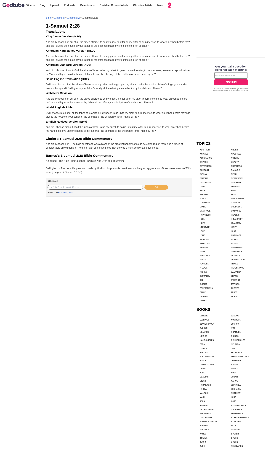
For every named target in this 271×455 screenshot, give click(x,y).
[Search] (169, 5)
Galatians (236, 409)
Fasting (204, 195)
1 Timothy (236, 422)
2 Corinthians (207, 409)
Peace (203, 260)
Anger (234, 150)
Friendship (205, 203)
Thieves (235, 288)
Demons (204, 178)
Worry (203, 300)
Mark (202, 397)
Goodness (236, 207)
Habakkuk (205, 385)
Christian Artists (142, 5)
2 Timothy (205, 426)
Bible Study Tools (65, 192)
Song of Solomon (240, 356)
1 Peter (235, 434)
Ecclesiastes (207, 356)
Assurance (206, 158)
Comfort (204, 170)
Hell (202, 219)
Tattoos (235, 284)
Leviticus (204, 320)
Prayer (203, 268)
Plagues (204, 264)
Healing (235, 215)
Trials (203, 292)
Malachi (204, 393)
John (202, 401)
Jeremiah (236, 360)
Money (234, 243)
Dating (203, 174)
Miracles (205, 243)
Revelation (237, 446)
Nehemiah (236, 344)
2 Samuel (236, 332)
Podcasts (69, 5)
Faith (202, 190)
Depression (237, 178)
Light (233, 227)
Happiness (205, 215)
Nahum (234, 381)
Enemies (235, 186)
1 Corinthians (238, 405)
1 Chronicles (207, 340)
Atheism (235, 158)
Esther (203, 348)
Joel (202, 373)
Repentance (237, 268)
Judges (203, 328)
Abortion (205, 150)
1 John (234, 438)
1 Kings (203, 336)
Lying (202, 235)
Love (202, 231)
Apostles (236, 154)
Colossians (206, 417)
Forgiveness (237, 199)
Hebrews (236, 430)
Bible (49, 17)
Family (234, 190)
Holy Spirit (236, 219)
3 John (234, 442)
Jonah (234, 377)
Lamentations (207, 365)
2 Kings (235, 336)
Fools (203, 199)
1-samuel (59, 17)
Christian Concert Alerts (114, 5)
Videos (30, 5)
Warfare (204, 296)
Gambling (236, 203)
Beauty (235, 162)
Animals (204, 154)
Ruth (233, 328)
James (203, 434)
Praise (234, 264)
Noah (202, 252)
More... (161, 5)
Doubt (203, 186)
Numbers (236, 320)
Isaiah (203, 360)
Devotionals (87, 5)
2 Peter (203, 438)
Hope (202, 223)
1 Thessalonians (240, 417)
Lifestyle (205, 227)
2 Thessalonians (208, 422)
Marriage (236, 235)
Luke (233, 397)
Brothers (236, 166)
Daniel (203, 369)
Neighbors (236, 247)
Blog (42, 5)
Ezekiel (235, 365)
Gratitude (205, 211)
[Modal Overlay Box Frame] (231, 78)
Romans (204, 405)
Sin (201, 280)
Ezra (202, 344)
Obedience (236, 252)
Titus (233, 426)
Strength (236, 280)
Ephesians (205, 413)
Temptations (206, 288)
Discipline (236, 182)
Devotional (206, 182)
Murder (204, 247)
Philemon (205, 430)
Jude (202, 446)
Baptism (204, 162)
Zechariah (236, 389)
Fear (233, 195)
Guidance (236, 211)
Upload (54, 5)
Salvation (236, 272)
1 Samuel (204, 332)
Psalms (203, 352)
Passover (205, 256)
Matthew (235, 393)
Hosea (234, 369)
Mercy (234, 239)
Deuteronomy (207, 324)
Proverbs (236, 352)
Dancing (235, 170)
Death (234, 174)
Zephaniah (236, 385)
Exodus (235, 316)
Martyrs (204, 239)
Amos (234, 373)
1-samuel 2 (73, 17)
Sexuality (205, 276)
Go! (156, 187)
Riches (203, 272)
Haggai (203, 389)
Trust (234, 292)
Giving (203, 207)
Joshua (235, 324)
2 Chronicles (238, 340)
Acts (233, 401)
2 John (203, 442)
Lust (233, 231)
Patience (235, 256)
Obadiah (204, 377)
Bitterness (206, 166)
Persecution (238, 260)
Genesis (204, 316)
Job (233, 348)
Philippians (237, 413)
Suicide (203, 284)
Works (234, 296)
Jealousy (236, 223)
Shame (234, 276)
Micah (203, 381)
